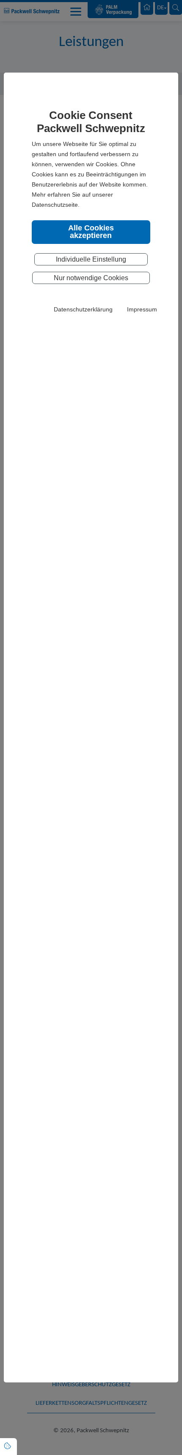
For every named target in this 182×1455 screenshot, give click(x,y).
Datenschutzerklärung (83, 309)
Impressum (142, 309)
